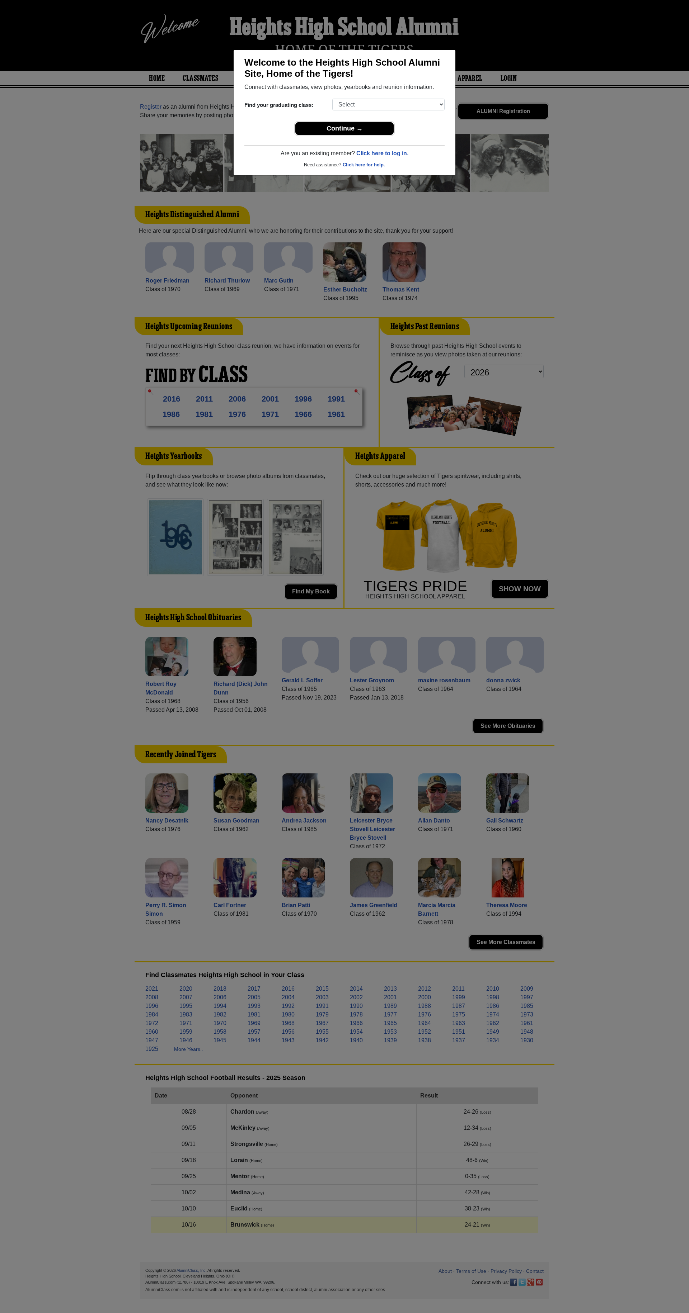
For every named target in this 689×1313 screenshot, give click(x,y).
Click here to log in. (382, 153)
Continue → (345, 128)
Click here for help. (364, 164)
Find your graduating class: (278, 105)
